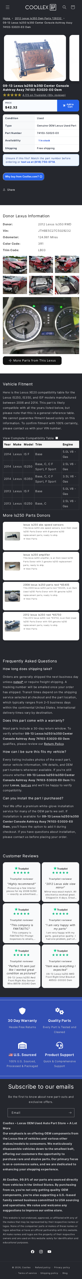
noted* (18, 682)
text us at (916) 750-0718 (38, 161)
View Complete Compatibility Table (28, 438)
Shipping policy (49, 1273)
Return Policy (54, 744)
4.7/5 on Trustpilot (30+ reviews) (44, 94)
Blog (65, 1273)
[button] (7, 7)
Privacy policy (62, 1267)
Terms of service (27, 1273)
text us (26, 785)
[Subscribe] (70, 1112)
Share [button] (11, 189)
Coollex (26, 1267)
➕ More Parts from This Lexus (32, 360)
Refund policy (42, 1267)
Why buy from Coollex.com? (23, 176)
